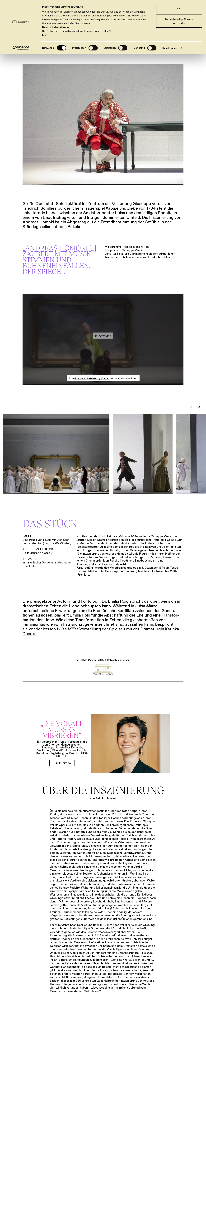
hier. (44, 35)
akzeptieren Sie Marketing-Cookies (92, 378)
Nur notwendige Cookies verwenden (179, 21)
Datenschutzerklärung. (56, 27)
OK (179, 8)
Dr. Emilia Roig (115, 601)
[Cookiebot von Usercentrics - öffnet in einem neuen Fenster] (21, 48)
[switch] (93, 47)
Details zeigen (170, 48)
